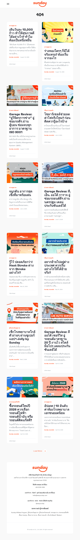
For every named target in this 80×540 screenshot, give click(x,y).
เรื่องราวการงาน (32, 515)
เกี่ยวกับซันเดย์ (51, 515)
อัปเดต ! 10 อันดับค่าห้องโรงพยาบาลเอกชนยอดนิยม (56, 409)
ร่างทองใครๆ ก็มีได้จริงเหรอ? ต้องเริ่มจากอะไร (56, 54)
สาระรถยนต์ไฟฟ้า (14, 402)
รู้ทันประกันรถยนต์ (44, 512)
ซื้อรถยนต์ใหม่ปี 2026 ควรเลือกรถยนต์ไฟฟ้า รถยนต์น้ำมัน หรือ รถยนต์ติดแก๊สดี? (21, 413)
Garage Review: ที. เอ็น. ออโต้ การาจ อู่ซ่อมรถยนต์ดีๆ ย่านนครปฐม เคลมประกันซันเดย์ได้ (57, 198)
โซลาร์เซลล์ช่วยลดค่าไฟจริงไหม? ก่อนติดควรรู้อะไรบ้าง (57, 118)
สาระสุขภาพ (12, 26)
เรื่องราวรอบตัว (48, 110)
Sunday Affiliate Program (19, 512)
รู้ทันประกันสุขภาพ (14, 328)
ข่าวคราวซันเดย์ (13, 110)
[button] (8, 4)
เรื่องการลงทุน (23, 515)
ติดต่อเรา (59, 515)
